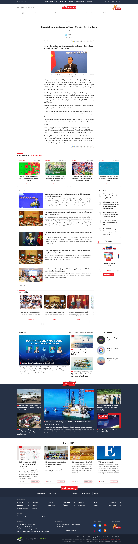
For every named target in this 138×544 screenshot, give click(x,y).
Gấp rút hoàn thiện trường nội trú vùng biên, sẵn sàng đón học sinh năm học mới (29, 432)
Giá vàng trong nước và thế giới (82, 462)
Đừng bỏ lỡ (23, 292)
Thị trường (73, 13)
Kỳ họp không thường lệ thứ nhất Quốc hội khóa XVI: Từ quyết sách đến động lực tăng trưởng (68, 213)
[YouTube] (113, 2)
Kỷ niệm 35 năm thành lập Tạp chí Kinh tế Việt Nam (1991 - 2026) (55, 464)
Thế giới (103, 13)
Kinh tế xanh (63, 13)
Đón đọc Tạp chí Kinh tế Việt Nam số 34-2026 (107, 431)
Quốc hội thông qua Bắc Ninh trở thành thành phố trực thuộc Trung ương (110, 214)
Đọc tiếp (22, 191)
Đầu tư (36, 13)
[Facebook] (102, 2)
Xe (66, 1)
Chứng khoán (49, 1)
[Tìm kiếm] (22, 7)
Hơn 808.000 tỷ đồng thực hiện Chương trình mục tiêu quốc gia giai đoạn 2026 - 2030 (111, 231)
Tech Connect (80, 1)
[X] (106, 2)
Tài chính (44, 13)
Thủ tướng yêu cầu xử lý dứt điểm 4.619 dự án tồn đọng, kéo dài (110, 196)
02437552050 (60, 526)
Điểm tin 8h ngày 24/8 (112, 360)
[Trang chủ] (23, 13)
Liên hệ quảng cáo (71, 530)
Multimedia (24, 332)
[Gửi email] (87, 41)
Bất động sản (94, 13)
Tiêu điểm (28, 13)
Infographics (83, 332)
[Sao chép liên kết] (90, 41)
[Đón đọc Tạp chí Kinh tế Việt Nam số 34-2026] (109, 420)
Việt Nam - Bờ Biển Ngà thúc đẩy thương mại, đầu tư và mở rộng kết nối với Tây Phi (78, 314)
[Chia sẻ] (93, 41)
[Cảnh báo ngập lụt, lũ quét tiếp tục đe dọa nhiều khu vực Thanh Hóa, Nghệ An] (109, 396)
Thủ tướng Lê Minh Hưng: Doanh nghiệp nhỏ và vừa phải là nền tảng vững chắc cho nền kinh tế (67, 195)
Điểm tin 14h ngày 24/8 (113, 339)
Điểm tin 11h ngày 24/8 (112, 349)
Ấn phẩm (108, 241)
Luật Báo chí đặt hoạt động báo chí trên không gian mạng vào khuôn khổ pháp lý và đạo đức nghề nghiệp (68, 270)
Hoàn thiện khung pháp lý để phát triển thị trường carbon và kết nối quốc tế (55, 178)
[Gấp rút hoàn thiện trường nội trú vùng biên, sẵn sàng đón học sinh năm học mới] (29, 420)
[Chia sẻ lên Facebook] (81, 41)
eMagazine (47, 160)
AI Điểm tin (109, 332)
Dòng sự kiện (69, 443)
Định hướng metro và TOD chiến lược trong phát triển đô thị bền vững (28, 464)
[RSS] (105, 530)
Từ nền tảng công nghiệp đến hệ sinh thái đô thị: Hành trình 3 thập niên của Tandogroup (81, 374)
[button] (69, 324)
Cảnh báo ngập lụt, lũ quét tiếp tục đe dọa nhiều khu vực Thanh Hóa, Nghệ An (108, 408)
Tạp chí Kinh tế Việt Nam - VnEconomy (111, 539)
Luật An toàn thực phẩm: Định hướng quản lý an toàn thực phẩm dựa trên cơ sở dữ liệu (82, 178)
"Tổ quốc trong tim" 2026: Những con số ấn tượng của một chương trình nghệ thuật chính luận (111, 205)
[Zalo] (109, 2)
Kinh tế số (53, 13)
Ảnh (18, 516)
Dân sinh (111, 13)
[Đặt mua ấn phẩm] (116, 7)
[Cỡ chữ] (48, 41)
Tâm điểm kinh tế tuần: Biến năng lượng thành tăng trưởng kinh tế (81, 352)
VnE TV (71, 1)
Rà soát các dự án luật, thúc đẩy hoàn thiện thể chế (110, 222)
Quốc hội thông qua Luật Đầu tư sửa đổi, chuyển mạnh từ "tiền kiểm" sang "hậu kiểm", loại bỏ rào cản (67, 252)
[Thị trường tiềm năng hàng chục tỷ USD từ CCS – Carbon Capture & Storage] (69, 404)
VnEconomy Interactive (106, 462)
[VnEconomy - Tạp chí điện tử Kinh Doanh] (69, 488)
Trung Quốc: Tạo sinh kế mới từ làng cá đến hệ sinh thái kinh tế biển (108, 178)
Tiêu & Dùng (59, 1)
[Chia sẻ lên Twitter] (84, 41)
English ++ (90, 1)
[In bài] (45, 41)
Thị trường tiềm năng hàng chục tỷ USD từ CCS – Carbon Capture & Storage (67, 423)
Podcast (76, 332)
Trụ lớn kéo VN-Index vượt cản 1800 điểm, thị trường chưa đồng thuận (29, 178)
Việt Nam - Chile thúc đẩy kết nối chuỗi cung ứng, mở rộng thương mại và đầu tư (69, 234)
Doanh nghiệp (83, 13)
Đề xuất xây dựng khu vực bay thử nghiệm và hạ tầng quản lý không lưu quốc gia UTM (29, 408)
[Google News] (120, 2)
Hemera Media (42, 538)
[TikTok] (116, 2)
